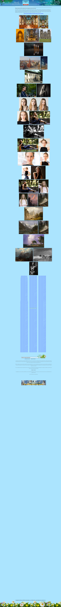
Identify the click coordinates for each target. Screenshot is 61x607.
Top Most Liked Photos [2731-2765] (24, 345)
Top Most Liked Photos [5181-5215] (33, 331)
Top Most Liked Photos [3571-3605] (33, 290)
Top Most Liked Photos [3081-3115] (33, 277)
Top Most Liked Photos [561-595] (24, 290)
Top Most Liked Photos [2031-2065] (24, 327)
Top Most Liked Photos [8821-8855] (42, 347)
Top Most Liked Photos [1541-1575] (24, 315)
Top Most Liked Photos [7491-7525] (42, 313)
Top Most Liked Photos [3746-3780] (33, 294)
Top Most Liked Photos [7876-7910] (42, 323)
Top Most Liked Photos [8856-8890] (42, 348)
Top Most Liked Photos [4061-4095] (33, 302)
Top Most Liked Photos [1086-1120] (24, 303)
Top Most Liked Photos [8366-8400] (42, 335)
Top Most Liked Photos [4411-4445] (33, 311)
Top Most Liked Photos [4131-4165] (33, 304)
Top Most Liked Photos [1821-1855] (24, 322)
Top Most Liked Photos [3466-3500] (33, 287)
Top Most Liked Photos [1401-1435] (24, 311)
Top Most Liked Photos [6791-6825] (42, 295)
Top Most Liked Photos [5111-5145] (33, 329)
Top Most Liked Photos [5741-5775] (33, 345)
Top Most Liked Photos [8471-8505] (42, 338)
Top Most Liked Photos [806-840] (24, 296)
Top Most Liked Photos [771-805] (24, 295)
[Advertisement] (7, 19)
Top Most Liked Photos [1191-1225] (24, 306)
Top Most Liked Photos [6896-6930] (42, 298)
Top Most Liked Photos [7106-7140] (42, 303)
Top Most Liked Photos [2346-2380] (24, 335)
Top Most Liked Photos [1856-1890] (24, 323)
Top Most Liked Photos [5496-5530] (33, 339)
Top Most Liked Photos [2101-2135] (24, 329)
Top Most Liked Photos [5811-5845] (33, 347)
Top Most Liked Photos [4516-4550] (33, 314)
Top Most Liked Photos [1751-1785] (24, 320)
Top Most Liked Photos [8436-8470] (42, 337)
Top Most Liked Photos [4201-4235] (33, 306)
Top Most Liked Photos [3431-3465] (33, 286)
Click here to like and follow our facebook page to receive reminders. (34, 13)
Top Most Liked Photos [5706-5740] (33, 344)
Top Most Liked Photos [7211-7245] (42, 306)
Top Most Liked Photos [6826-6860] (42, 296)
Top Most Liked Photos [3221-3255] (33, 281)
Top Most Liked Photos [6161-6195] (42, 279)
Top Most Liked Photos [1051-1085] (24, 302)
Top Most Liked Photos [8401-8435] (42, 336)
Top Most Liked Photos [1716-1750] (24, 319)
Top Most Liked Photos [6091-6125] (42, 277)
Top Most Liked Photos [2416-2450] (24, 337)
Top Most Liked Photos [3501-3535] (33, 288)
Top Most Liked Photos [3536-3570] (33, 289)
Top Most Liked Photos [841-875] (24, 297)
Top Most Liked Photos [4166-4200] (33, 305)
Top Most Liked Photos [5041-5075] (33, 327)
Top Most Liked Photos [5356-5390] (33, 335)
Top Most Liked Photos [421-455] (24, 286)
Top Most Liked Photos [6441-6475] (42, 286)
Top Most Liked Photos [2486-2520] (24, 339)
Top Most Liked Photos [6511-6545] (42, 288)
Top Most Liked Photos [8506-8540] (42, 339)
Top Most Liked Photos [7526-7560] (42, 314)
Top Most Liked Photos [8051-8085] (42, 327)
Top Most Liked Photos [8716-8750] (42, 344)
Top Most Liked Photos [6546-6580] (42, 289)
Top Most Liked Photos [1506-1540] (24, 314)
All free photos (18, 6)
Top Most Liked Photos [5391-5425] (33, 336)
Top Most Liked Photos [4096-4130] (33, 303)
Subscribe (26, 4)
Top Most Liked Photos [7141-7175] (42, 304)
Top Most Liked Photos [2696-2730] (24, 344)
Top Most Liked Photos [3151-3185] (33, 279)
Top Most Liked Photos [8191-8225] (42, 331)
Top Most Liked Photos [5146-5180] (33, 330)
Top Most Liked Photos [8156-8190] (42, 330)
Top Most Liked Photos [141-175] (24, 279)
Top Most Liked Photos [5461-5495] (33, 338)
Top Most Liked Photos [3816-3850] (33, 296)
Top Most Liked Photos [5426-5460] (33, 337)
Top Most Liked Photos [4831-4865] (33, 322)
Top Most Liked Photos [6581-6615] (42, 290)
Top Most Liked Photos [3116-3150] (33, 278)
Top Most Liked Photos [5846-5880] (33, 348)
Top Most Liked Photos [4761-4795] (33, 320)
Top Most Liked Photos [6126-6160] (42, 278)
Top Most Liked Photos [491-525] (24, 288)
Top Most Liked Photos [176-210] (24, 280)
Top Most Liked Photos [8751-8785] (42, 345)
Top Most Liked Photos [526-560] (24, 289)
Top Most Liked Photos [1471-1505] (24, 313)
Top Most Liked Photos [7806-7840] (42, 321)
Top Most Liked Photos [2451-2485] (24, 338)
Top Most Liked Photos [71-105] (24, 277)
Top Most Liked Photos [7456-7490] (42, 312)
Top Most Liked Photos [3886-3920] (33, 298)
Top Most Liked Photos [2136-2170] (24, 330)
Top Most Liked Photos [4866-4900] (33, 323)
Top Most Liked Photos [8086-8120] (42, 328)
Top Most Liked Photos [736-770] (24, 294)
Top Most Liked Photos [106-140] (24, 278)
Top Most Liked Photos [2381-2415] (24, 336)
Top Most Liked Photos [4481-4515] (33, 313)
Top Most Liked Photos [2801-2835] (24, 347)
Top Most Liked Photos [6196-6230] (42, 280)
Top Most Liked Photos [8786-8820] (42, 346)
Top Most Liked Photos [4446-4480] (33, 312)
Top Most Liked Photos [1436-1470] (24, 312)
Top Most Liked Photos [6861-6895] (42, 297)
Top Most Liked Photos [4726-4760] (33, 319)
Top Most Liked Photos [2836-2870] (24, 348)
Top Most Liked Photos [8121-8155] (42, 329)
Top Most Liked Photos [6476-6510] (42, 287)
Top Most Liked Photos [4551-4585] (33, 315)
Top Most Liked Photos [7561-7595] (42, 315)
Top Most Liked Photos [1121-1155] (24, 304)
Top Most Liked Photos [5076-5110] (33, 328)
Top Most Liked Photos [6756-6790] (42, 294)
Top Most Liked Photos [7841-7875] (42, 322)
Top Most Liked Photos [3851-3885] (33, 297)
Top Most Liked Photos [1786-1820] (24, 321)
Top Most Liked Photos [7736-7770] (42, 319)
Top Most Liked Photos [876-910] (24, 298)
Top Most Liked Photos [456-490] (24, 287)
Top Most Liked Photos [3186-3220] (33, 280)
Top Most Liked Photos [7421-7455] (42, 311)
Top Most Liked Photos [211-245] (24, 281)
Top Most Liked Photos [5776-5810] (33, 346)
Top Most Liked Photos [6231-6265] (42, 281)
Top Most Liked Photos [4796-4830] (33, 321)
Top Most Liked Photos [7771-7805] (42, 320)
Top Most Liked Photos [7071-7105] (42, 302)
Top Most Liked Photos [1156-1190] (24, 305)
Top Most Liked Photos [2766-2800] (24, 346)
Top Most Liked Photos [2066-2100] (24, 328)
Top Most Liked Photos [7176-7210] (42, 305)
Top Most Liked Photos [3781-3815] (33, 295)
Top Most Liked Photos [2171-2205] (24, 331)
